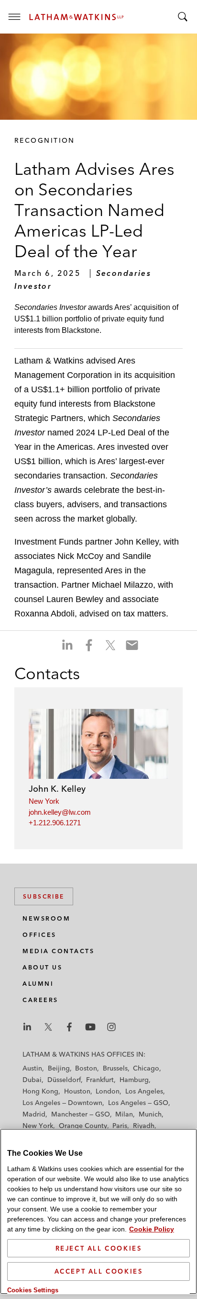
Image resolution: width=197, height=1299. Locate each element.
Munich (150, 1114)
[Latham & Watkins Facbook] (69, 1027)
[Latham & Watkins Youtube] (90, 1027)
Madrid (33, 1114)
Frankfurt (100, 1079)
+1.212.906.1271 (55, 823)
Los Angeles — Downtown (62, 1102)
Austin (32, 1068)
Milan (124, 1114)
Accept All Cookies (99, 1271)
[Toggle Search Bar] (182, 16)
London (108, 1091)
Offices (39, 934)
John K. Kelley (57, 788)
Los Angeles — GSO (138, 1102)
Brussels (115, 1068)
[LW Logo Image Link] (76, 17)
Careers (40, 999)
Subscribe (44, 896)
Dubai (32, 1079)
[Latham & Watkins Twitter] (48, 1027)
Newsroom (46, 918)
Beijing (59, 1068)
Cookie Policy (151, 1229)
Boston (86, 1068)
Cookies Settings (32, 1290)
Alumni (38, 983)
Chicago (146, 1068)
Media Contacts (58, 951)
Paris (119, 1125)
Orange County (83, 1125)
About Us (42, 967)
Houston (77, 1091)
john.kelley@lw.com (60, 812)
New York (44, 801)
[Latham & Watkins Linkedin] (27, 1027)
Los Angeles (144, 1091)
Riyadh (143, 1125)
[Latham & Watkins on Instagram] (111, 1027)
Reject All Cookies (98, 1248)
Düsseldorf (64, 1079)
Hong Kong (40, 1091)
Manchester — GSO (80, 1114)
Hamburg (134, 1079)
